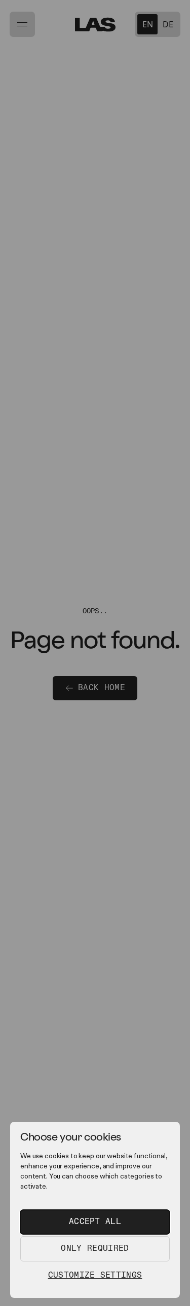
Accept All (95, 1221)
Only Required (95, 1248)
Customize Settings (95, 1275)
